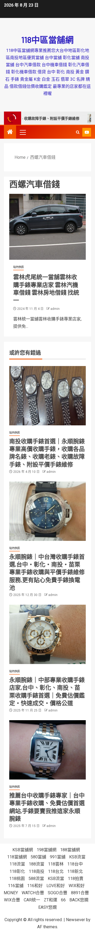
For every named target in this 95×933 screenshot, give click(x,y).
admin (55, 309)
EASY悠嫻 (47, 907)
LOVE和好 (55, 885)
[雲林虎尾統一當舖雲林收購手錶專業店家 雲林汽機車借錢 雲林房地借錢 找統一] (47, 227)
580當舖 (38, 856)
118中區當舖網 (47, 40)
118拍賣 (75, 878)
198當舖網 (46, 849)
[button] (22, 132)
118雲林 (56, 864)
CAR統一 (32, 899)
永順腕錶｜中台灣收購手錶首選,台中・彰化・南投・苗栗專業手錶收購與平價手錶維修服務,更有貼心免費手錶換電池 (47, 572)
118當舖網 (17, 856)
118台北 (56, 871)
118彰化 (17, 871)
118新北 (75, 871)
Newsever (75, 919)
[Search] (77, 132)
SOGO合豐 (57, 892)
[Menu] (22, 132)
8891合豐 (80, 892)
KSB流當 (77, 856)
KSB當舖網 (22, 849)
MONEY (11, 892)
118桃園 (17, 878)
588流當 (36, 878)
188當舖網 (70, 849)
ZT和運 (50, 899)
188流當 (36, 864)
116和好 (35, 885)
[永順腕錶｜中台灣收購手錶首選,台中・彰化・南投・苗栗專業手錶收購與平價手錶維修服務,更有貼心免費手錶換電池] (47, 511)
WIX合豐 (12, 899)
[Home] (10, 132)
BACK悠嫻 (78, 899)
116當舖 (15, 885)
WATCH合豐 (33, 892)
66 (63, 899)
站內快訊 (18, 267)
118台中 (75, 864)
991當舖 (57, 856)
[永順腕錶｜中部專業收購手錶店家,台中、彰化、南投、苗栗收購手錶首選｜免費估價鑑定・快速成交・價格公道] (47, 634)
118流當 (17, 864)
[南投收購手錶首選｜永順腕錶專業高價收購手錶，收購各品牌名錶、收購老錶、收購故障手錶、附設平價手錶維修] (47, 395)
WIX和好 (77, 885)
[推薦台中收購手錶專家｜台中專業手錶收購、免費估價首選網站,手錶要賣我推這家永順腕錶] (47, 750)
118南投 (36, 871)
